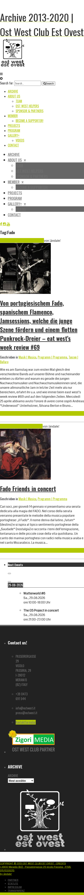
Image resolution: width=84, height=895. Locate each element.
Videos (20, 140)
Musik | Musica (27, 357)
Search (50, 83)
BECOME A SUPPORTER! (29, 120)
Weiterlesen (7, 413)
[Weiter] (9, 581)
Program (14, 130)
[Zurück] (9, 573)
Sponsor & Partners (29, 111)
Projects (14, 125)
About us (14, 96)
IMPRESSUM (15, 887)
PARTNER (13, 880)
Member (13, 115)
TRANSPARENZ (16, 890)
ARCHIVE (13, 775)
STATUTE (13, 883)
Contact (13, 145)
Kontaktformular (26, 722)
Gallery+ (14, 135)
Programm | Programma (52, 357)
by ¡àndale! (6, 874)
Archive (13, 91)
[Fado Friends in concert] (25, 478)
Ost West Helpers (27, 106)
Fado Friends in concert (28, 488)
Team (19, 101)
